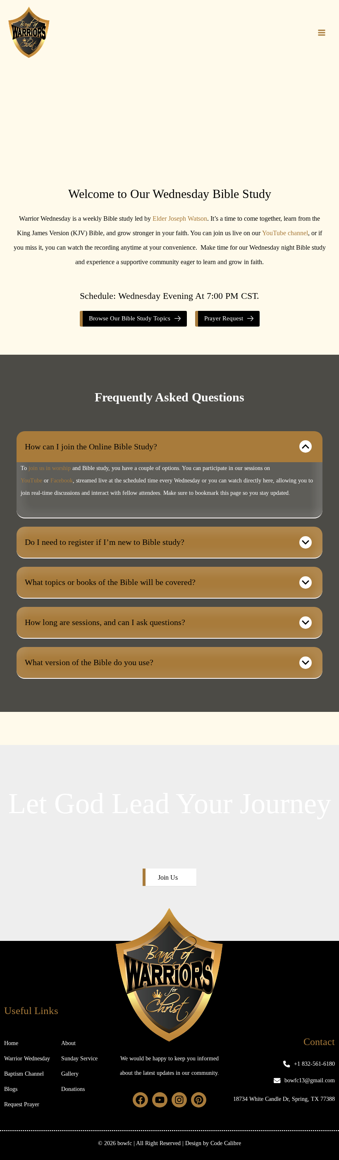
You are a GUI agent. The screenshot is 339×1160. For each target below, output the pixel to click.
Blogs (10, 1089)
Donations (73, 1089)
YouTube (31, 480)
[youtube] (159, 1099)
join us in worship (50, 468)
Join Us (168, 877)
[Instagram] (179, 1099)
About (68, 1043)
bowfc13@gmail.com (309, 1080)
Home (11, 1043)
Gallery (70, 1074)
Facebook (61, 480)
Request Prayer (21, 1104)
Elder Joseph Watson (180, 218)
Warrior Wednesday (27, 1058)
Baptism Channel (24, 1074)
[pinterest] (198, 1099)
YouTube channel (285, 232)
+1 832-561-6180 (314, 1064)
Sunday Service (79, 1058)
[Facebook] (140, 1099)
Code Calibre (225, 1143)
